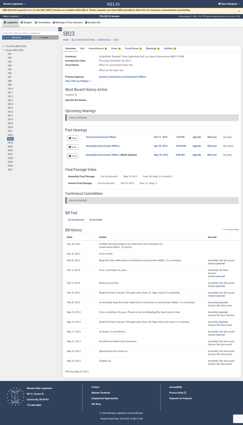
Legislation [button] (12, 22)
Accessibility (175, 387)
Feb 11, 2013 (160, 137)
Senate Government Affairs (101, 137)
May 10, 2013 (161, 154)
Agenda (197, 137)
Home (66, 40)
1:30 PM (180, 137)
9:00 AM (180, 154)
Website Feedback (100, 392)
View (73, 138)
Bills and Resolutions (83, 40)
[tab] (70, 49)
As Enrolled (96, 219)
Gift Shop (96, 404)
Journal (221, 263)
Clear (46, 37)
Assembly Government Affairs (102, 145)
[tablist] (152, 212)
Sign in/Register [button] (229, 4)
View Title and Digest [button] (77, 81)
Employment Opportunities (104, 398)
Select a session (11, 16)
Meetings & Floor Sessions (68, 22)
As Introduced (76, 219)
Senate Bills (104, 40)
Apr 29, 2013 (160, 145)
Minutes (212, 137)
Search (17, 37)
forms (30, 10)
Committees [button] (43, 22)
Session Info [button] (94, 22)
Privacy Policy (176, 392)
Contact (95, 387)
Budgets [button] (27, 22)
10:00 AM (181, 145)
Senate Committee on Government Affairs (122, 76)
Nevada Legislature (13, 4)
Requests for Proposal (180, 398)
